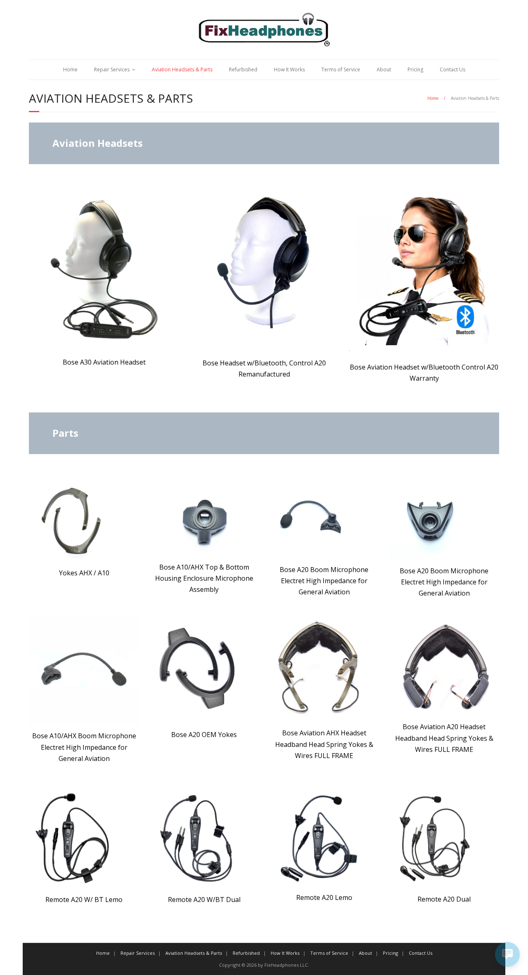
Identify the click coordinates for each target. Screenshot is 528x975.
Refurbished (243, 69)
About (384, 69)
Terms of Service (340, 69)
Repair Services (112, 69)
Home (70, 69)
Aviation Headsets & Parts (182, 69)
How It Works (289, 69)
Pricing (415, 69)
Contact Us (452, 69)
